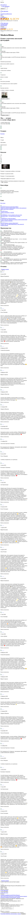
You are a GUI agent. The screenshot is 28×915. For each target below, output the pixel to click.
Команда (4, 17)
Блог (2, 17)
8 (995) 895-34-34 (4, 892)
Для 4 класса (3, 896)
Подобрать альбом (4, 98)
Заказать (3, 885)
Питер (5, 4)
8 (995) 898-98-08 (5, 6)
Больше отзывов (5, 269)
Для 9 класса (9, 896)
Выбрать (2, 8)
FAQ (2, 15)
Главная (2, 13)
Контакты (9, 13)
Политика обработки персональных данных (10, 897)
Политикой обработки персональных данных (11, 913)
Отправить (23, 913)
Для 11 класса (15, 896)
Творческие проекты (22, 896)
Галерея (5, 13)
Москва (2, 4)
